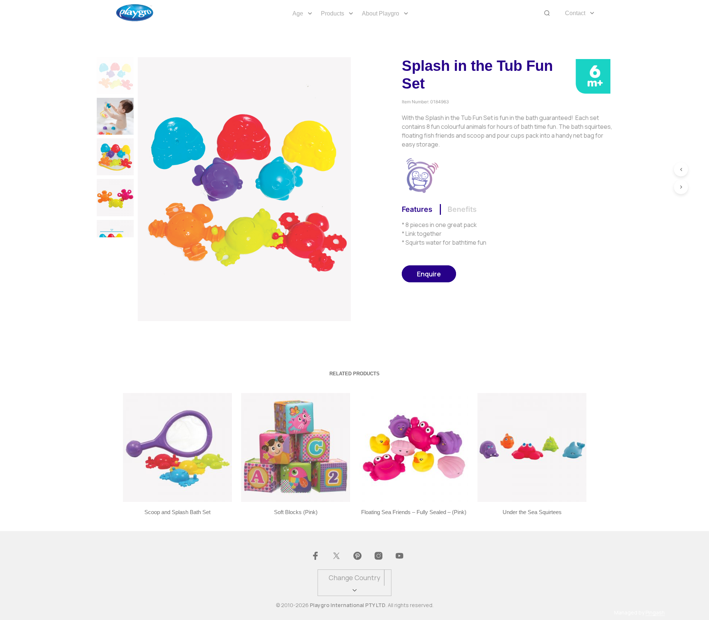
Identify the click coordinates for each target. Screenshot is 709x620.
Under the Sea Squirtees (531, 512)
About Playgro (380, 13)
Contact (575, 13)
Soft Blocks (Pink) (295, 512)
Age (297, 13)
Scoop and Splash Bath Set (177, 512)
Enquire (429, 273)
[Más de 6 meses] (592, 75)
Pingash (655, 613)
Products (332, 13)
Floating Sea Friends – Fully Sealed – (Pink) (413, 512)
